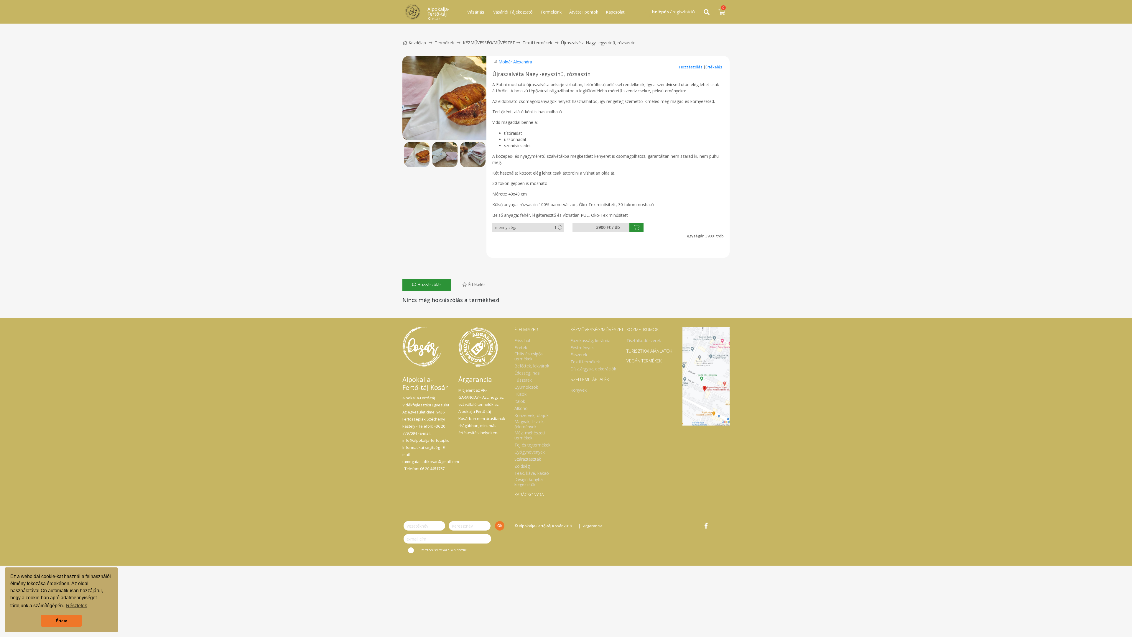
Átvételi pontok (583, 12)
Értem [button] (61, 620)
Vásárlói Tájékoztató (513, 12)
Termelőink (551, 12)
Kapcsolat (615, 12)
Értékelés (713, 67)
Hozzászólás (691, 67)
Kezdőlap (417, 42)
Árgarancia (593, 525)
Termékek (444, 42)
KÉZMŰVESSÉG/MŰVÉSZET (489, 42)
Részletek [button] (76, 605)
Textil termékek (537, 42)
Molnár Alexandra (515, 62)
